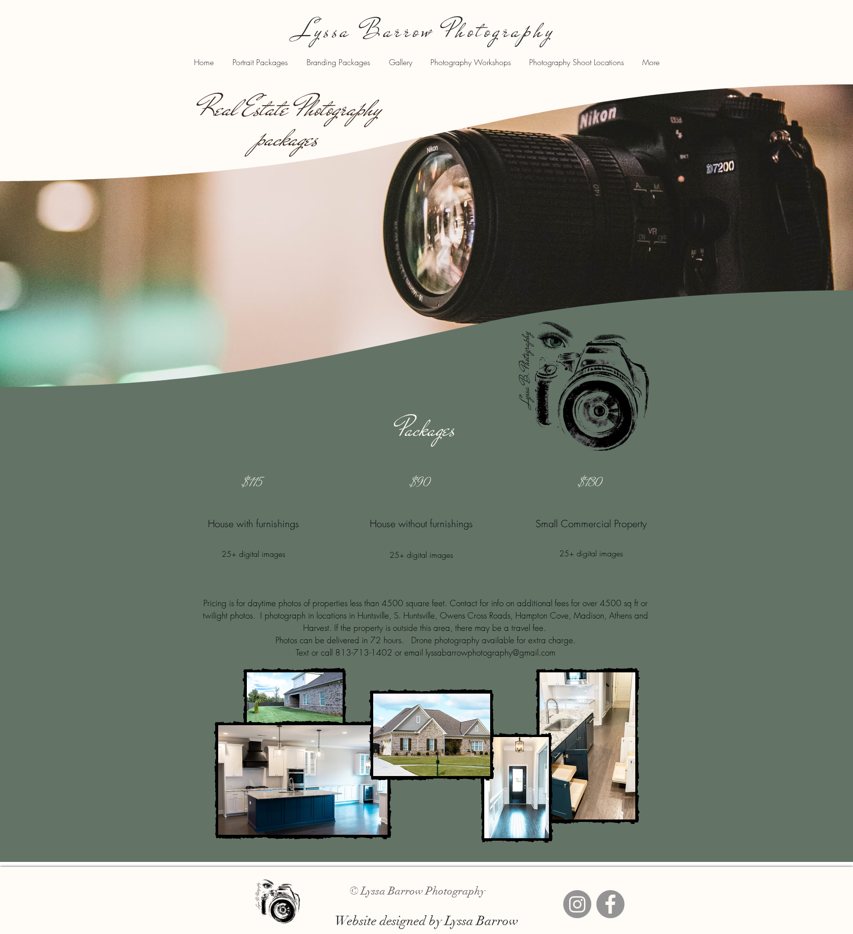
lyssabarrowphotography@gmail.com (490, 652)
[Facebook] (610, 904)
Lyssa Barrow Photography (426, 30)
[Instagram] (577, 904)
